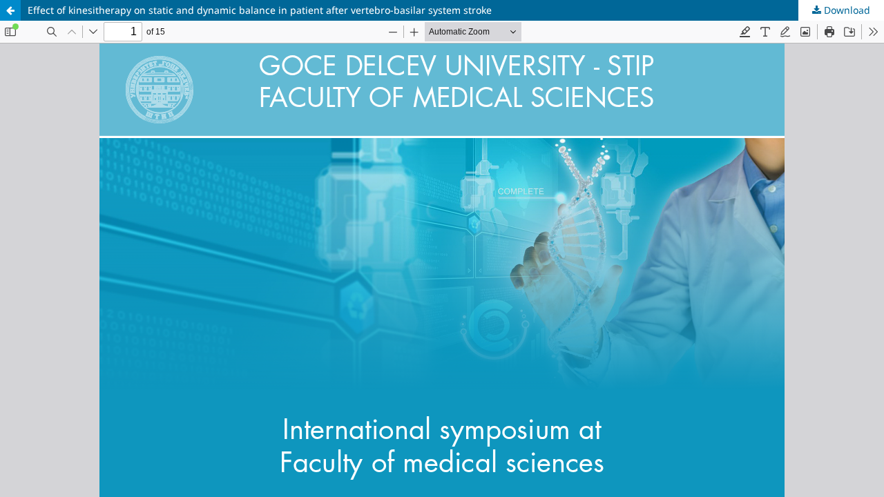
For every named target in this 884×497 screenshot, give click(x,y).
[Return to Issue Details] (10, 10)
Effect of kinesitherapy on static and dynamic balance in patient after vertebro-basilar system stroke (260, 10)
